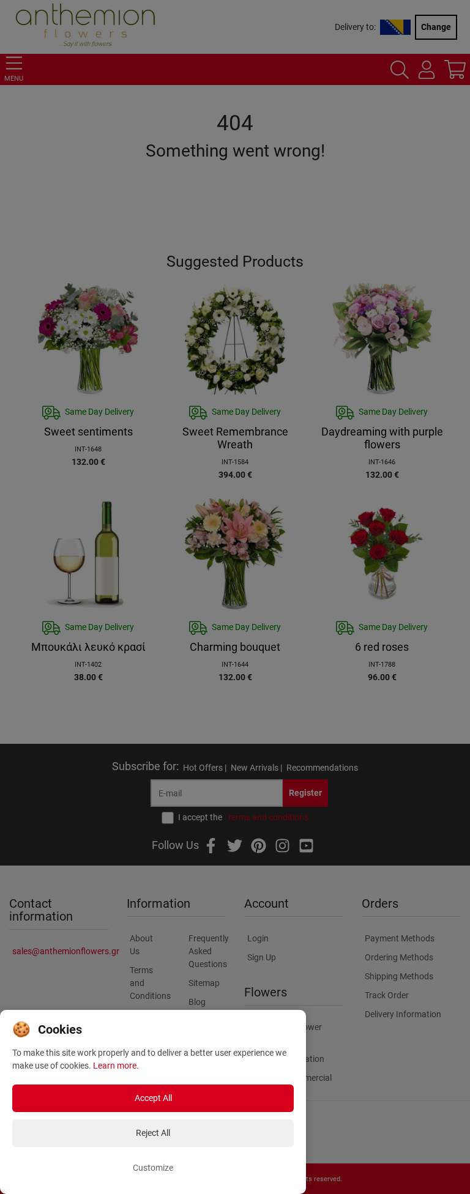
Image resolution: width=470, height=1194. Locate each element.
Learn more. (116, 1065)
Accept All (153, 1098)
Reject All (153, 1133)
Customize (153, 1168)
